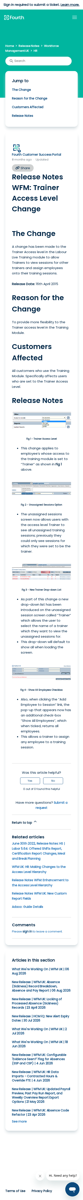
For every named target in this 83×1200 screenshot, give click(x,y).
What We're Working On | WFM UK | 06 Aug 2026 (40, 971)
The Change (21, 89)
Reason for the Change (29, 98)
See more (19, 1121)
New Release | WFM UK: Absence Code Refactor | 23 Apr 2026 (40, 1112)
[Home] (14, 18)
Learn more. (70, 4)
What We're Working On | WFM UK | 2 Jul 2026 (39, 1031)
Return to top (22, 822)
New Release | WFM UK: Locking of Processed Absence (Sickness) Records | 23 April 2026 (37, 1003)
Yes (30, 781)
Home (9, 46)
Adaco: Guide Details (27, 906)
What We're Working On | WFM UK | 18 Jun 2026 (40, 1044)
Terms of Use (15, 1191)
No (53, 781)
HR (35, 51)
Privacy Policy (42, 1191)
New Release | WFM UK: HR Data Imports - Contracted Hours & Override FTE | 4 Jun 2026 (35, 1076)
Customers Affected (27, 107)
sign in (27, 931)
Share (25, 168)
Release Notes (29, 46)
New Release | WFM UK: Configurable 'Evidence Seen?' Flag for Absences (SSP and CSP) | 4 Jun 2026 (39, 1059)
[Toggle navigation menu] (74, 17)
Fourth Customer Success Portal (36, 154)
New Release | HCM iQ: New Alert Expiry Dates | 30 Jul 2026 (40, 1018)
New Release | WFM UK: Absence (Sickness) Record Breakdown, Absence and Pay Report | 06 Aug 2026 (41, 986)
